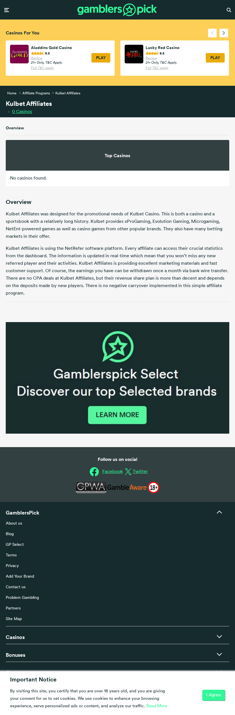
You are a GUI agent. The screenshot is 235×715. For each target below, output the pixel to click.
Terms (11, 555)
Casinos (22, 112)
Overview (15, 127)
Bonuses (15, 655)
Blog (10, 534)
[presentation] (212, 33)
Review (37, 58)
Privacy (12, 566)
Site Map (14, 619)
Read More (156, 706)
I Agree (213, 695)
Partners (13, 608)
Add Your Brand (20, 576)
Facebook (112, 471)
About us (14, 523)
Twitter (140, 471)
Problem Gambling (22, 598)
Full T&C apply (42, 68)
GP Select (15, 545)
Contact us (16, 587)
